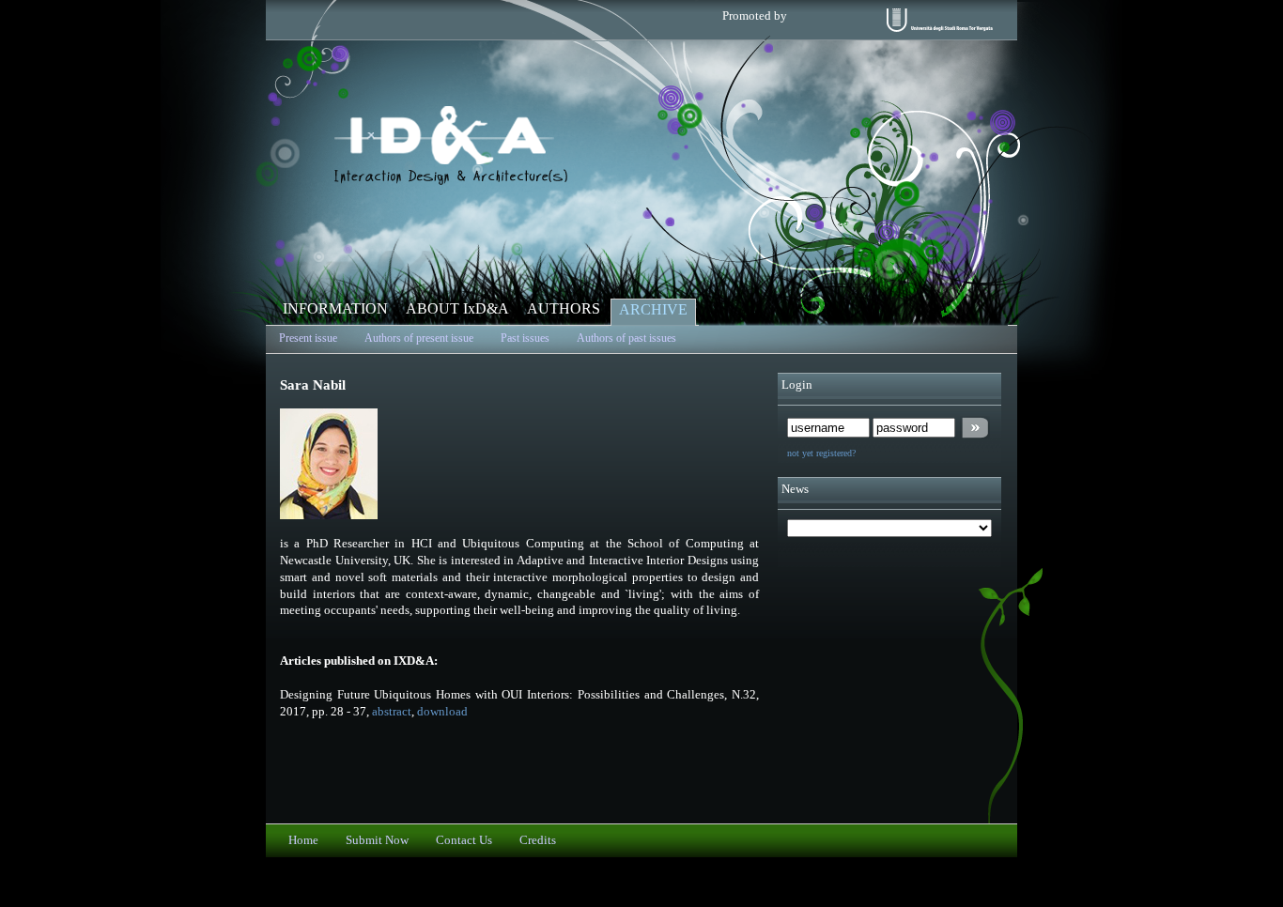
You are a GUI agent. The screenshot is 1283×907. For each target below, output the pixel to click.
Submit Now (377, 840)
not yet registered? (821, 453)
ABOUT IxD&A (457, 308)
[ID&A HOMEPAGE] (451, 181)
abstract (391, 711)
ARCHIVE (653, 309)
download (442, 711)
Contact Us (464, 840)
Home (303, 840)
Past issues (525, 338)
